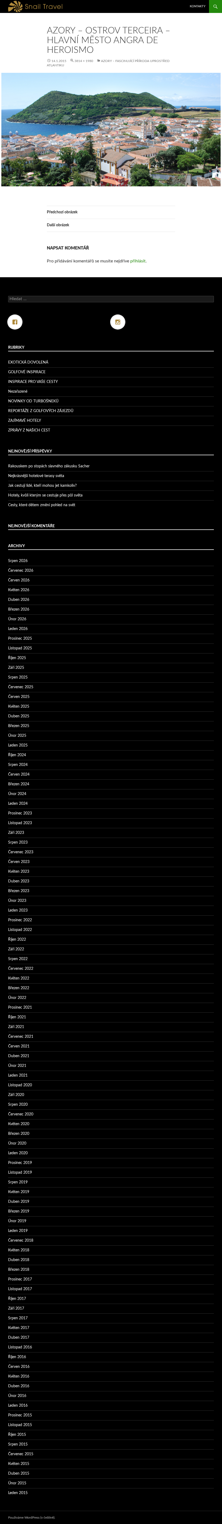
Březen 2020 (18, 1134)
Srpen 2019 (18, 1182)
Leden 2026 (18, 629)
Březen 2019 (18, 1211)
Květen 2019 (18, 1192)
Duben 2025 (18, 716)
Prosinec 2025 (20, 639)
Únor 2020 (17, 1143)
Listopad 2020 (20, 1085)
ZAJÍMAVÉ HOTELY (24, 421)
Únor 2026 (17, 619)
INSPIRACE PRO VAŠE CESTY (33, 382)
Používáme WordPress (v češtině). (31, 1517)
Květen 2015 (18, 1464)
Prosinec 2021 (20, 1007)
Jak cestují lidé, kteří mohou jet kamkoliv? (42, 486)
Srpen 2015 (18, 1444)
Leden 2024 (18, 804)
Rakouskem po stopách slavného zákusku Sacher (49, 466)
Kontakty (197, 6)
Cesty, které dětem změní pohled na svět (41, 505)
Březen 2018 (18, 1270)
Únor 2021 (17, 1066)
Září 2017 (16, 1308)
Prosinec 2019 (20, 1163)
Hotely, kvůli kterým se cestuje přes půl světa (45, 495)
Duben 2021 (18, 1056)
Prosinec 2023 (20, 813)
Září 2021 (16, 1027)
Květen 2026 (18, 590)
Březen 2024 (18, 784)
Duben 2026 (18, 600)
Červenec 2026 (20, 571)
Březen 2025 (18, 726)
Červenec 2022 (20, 969)
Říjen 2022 (17, 939)
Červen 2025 (19, 697)
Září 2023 (16, 833)
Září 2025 (16, 668)
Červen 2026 (19, 580)
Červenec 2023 (20, 852)
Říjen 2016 (17, 1357)
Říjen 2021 (17, 1017)
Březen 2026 (18, 609)
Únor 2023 (17, 901)
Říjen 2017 (17, 1299)
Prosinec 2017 (20, 1279)
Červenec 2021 (20, 1037)
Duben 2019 (18, 1202)
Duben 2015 (18, 1473)
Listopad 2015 (20, 1425)
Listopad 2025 (20, 648)
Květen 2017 (18, 1328)
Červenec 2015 (20, 1454)
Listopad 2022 (20, 930)
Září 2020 (16, 1095)
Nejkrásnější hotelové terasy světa (36, 476)
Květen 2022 (18, 978)
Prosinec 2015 (20, 1415)
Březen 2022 (18, 988)
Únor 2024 (17, 794)
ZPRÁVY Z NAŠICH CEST (29, 430)
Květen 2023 (18, 872)
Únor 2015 (17, 1483)
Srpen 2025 (18, 677)
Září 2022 (16, 949)
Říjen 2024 (17, 755)
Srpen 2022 (18, 959)
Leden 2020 (18, 1153)
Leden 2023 (18, 910)
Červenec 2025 (20, 687)
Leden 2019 (18, 1231)
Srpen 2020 (18, 1105)
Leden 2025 (18, 745)
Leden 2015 (18, 1493)
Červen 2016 (19, 1367)
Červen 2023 (19, 862)
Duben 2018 (18, 1260)
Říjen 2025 (17, 658)
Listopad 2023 (20, 823)
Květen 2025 (18, 706)
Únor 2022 (17, 998)
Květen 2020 (18, 1124)
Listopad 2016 (20, 1347)
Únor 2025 (17, 736)
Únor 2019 (17, 1221)
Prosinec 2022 (20, 920)
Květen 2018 (18, 1250)
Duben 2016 (18, 1386)
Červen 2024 (19, 774)
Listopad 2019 (20, 1172)
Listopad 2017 (20, 1289)
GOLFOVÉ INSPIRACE (26, 372)
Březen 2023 (18, 891)
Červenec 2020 (20, 1114)
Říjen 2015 (17, 1435)
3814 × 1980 (83, 61)
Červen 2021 (19, 1046)
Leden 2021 (18, 1075)
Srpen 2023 (18, 842)
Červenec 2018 (20, 1240)
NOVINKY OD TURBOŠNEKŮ (33, 401)
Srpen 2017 (18, 1318)
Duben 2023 (18, 881)
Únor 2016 (17, 1396)
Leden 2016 (18, 1405)
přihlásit (138, 261)
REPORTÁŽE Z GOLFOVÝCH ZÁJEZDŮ (40, 411)
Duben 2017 (18, 1338)
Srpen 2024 (18, 765)
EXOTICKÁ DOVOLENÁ (28, 362)
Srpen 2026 (18, 561)
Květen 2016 (18, 1376)
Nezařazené (17, 391)
